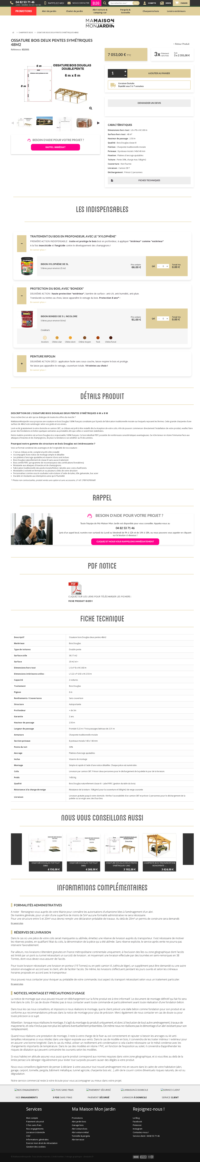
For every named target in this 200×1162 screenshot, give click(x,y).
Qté (153, 266)
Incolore (45, 342)
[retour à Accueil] (13, 33)
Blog (96, 3)
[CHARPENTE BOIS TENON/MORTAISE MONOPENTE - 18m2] (159, 845)
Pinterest (137, 1125)
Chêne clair (57, 342)
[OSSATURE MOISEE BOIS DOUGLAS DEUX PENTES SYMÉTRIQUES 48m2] (25, 122)
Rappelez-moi (56, 3)
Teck (98, 342)
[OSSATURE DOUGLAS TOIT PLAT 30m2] (45, 845)
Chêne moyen (85, 342)
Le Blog (136, 1118)
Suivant (98, 122)
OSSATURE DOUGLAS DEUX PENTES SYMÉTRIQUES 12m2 (121, 864)
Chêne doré (70, 342)
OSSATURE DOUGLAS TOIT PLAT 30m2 (46, 864)
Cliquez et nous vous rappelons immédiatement (125, 542)
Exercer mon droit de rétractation (42, 1143)
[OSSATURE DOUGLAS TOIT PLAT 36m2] (83, 845)
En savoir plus (37, 249)
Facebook (137, 1121)
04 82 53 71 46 (25, 2)
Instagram (137, 1128)
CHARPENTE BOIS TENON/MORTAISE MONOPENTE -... (159, 864)
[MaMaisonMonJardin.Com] (100, 23)
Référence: (16, 50)
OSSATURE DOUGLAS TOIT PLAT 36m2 (84, 864)
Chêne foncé (110, 342)
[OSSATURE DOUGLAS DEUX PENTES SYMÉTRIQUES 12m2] (121, 845)
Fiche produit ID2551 (80, 601)
